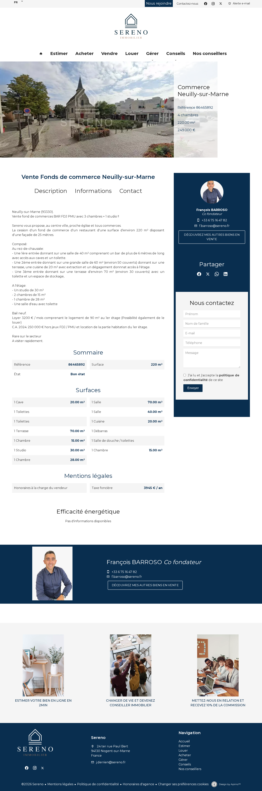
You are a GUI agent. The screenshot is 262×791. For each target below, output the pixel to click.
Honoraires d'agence (138, 784)
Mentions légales (60, 784)
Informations (93, 190)
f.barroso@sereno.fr (214, 226)
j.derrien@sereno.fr (111, 762)
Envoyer (193, 388)
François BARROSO (211, 210)
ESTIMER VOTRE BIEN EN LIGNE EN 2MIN (43, 703)
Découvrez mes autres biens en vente (211, 237)
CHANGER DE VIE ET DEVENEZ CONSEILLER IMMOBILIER (130, 703)
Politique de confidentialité (98, 784)
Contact (130, 190)
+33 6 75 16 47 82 (214, 220)
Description (50, 190)
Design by (229, 784)
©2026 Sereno (32, 784)
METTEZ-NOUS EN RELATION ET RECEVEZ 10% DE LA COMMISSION (217, 703)
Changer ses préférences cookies (183, 784)
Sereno (98, 737)
